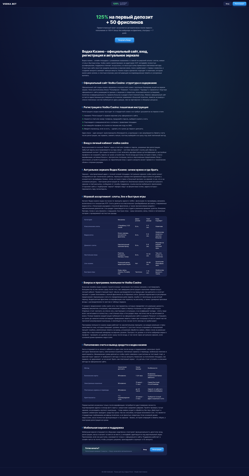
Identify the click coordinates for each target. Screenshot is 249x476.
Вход (227, 4)
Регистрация (239, 4)
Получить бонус (124, 40)
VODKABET (10, 3)
